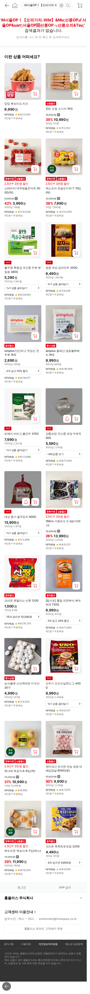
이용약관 (26, 944)
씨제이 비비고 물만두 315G (21, 433)
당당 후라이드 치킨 (16, 103)
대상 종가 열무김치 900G (20, 516)
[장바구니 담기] (35, 94)
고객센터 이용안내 (18, 912)
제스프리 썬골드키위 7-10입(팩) (63, 190)
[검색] (68, 5)
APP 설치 (65, 887)
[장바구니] (79, 5)
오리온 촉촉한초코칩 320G (63, 846)
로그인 (21, 887)
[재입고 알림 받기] (67, 419)
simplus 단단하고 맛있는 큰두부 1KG (21, 352)
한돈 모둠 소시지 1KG (59, 108)
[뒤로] (7, 5)
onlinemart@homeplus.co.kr (58, 918)
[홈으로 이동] (15, 5)
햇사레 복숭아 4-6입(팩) (19, 771)
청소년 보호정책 (74, 944)
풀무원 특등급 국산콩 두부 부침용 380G (22, 269)
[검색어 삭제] (61, 5)
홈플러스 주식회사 (18, 898)
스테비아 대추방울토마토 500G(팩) (22, 190)
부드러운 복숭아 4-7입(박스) (22, 850)
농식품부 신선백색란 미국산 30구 (22, 685)
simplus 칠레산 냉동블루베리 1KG (63, 352)
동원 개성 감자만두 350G (62, 267)
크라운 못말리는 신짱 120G (21, 600)
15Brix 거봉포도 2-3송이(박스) (63, 523)
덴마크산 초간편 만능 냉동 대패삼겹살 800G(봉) (64, 768)
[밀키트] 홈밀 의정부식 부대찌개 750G (63, 602)
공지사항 (9, 944)
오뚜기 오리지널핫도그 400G (63, 685)
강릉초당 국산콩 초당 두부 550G (63, 435)
